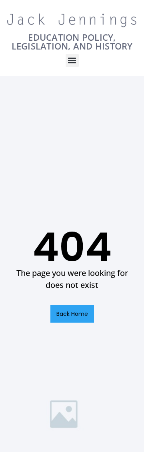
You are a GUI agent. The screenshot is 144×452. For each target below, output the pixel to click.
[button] (72, 60)
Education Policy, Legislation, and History (72, 41)
